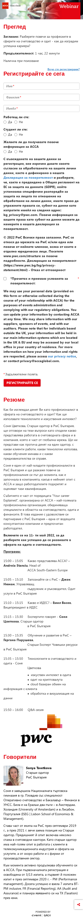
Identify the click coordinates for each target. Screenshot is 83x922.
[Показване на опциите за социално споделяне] (78, 904)
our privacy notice (62, 356)
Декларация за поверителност (28, 177)
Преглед (14, 27)
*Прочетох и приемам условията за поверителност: (39, 280)
